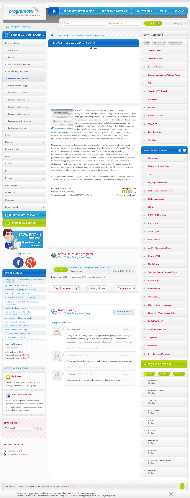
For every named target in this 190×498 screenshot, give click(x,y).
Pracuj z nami (68, 486)
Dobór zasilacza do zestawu (16, 326)
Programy (61, 35)
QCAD (151, 207)
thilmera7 (152, 346)
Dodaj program (53, 486)
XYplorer (152, 337)
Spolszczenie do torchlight (16, 329)
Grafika (8, 164)
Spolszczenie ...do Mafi (15, 337)
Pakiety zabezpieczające (18, 86)
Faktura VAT (154, 256)
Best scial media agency (15, 322)
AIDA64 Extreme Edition (159, 248)
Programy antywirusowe (18, 114)
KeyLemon (153, 99)
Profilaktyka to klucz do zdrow (18, 293)
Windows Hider (155, 58)
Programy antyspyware (18, 107)
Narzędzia (9, 200)
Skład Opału (153, 231)
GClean (151, 107)
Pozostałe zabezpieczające (19, 93)
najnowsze (66, 322)
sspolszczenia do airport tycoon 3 (19, 285)
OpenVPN (152, 124)
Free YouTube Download (159, 354)
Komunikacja (11, 185)
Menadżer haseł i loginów (19, 64)
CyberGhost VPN (156, 116)
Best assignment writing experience (20, 333)
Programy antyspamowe (18, 100)
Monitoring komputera (18, 71)
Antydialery (13, 50)
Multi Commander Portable (160, 191)
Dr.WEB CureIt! (155, 321)
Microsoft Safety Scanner (159, 305)
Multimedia (10, 192)
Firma (7, 156)
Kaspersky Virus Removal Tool (162, 313)
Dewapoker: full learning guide (18, 318)
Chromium (153, 158)
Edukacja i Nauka (12, 149)
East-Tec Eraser (155, 132)
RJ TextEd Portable (157, 215)
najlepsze (56, 322)
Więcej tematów (11, 347)
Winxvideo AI (154, 297)
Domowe (9, 142)
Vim (150, 174)
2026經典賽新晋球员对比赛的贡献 (20, 297)
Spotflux (152, 140)
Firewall (11, 57)
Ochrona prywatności (18, 78)
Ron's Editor (154, 240)
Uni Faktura (153, 264)
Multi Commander (156, 199)
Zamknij (171, 494)
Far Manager (154, 280)
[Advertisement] (93, 75)
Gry (7, 171)
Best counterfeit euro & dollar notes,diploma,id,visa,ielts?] (17, 313)
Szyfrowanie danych (17, 128)
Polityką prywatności (85, 493)
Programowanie (12, 207)
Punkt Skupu (154, 288)
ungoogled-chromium (157, 182)
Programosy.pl (12, 486)
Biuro (7, 135)
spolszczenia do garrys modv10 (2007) (21, 289)
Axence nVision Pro (157, 329)
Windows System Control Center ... (164, 272)
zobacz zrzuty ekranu (63, 128)
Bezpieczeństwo (12, 43)
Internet (8, 178)
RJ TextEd (153, 223)
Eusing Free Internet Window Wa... (164, 75)
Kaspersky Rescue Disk (158, 166)
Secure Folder (154, 50)
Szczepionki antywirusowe (19, 121)
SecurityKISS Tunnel (157, 91)
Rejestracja (26, 26)
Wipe (150, 83)
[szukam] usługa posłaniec (16, 308)
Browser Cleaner (155, 67)
